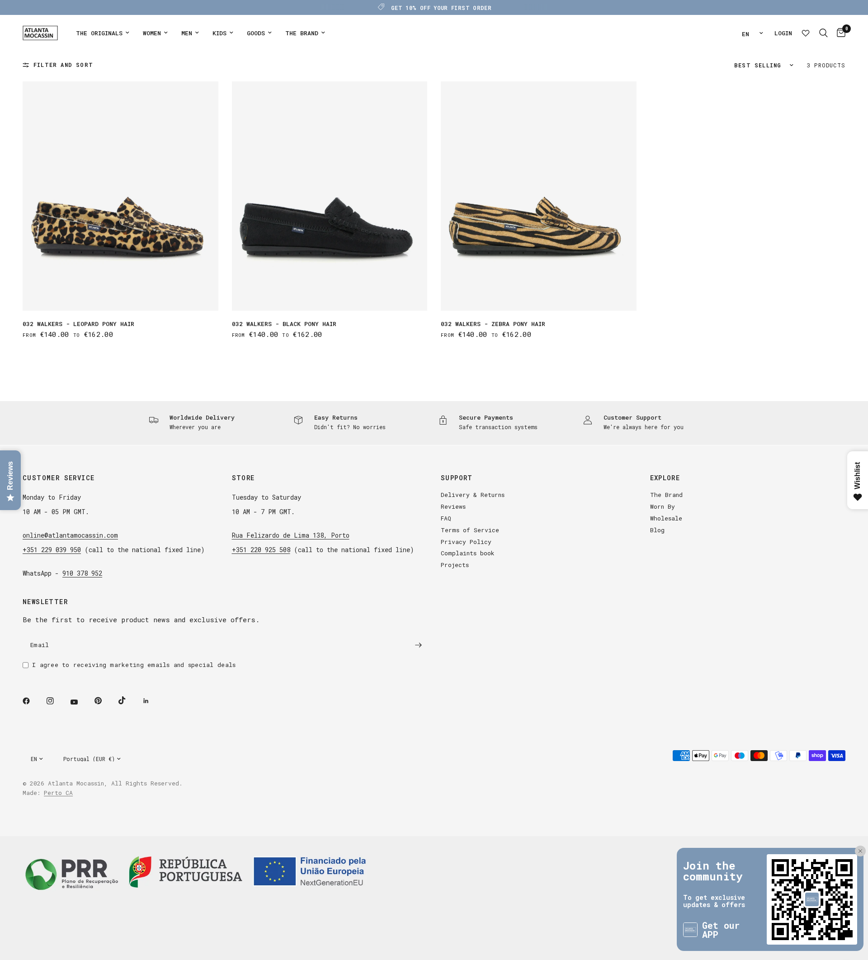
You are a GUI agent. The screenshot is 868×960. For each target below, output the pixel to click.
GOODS (256, 33)
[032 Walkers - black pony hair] (330, 196)
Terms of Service (470, 530)
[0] (838, 33)
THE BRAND (301, 33)
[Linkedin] (152, 701)
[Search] (823, 33)
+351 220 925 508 (261, 549)
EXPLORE (665, 478)
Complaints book (468, 553)
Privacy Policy (466, 542)
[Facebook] (32, 701)
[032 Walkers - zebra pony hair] (539, 196)
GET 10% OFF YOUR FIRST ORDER (441, 7)
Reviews (453, 506)
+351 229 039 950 (52, 549)
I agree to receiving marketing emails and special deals (134, 665)
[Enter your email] (418, 645)
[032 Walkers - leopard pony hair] (120, 196)
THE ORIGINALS (99, 33)
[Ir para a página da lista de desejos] (806, 33)
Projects (455, 565)
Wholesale (666, 518)
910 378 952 (82, 573)
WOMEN (152, 33)
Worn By (662, 506)
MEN (186, 33)
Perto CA (58, 793)
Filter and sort (63, 64)
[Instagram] (56, 701)
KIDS (219, 33)
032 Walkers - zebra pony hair (493, 324)
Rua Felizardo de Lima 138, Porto (290, 535)
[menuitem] (102, 33)
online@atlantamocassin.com (70, 535)
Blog (657, 530)
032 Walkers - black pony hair (284, 324)
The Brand (666, 495)
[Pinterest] (104, 700)
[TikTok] (128, 700)
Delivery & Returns (473, 495)
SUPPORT (457, 478)
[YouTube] (80, 702)
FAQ (446, 518)
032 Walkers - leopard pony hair (78, 324)
